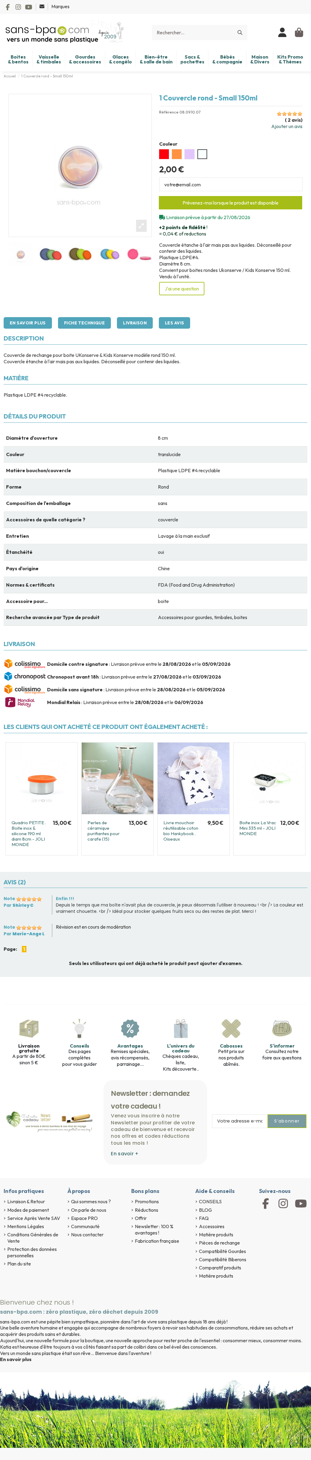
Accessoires (211, 1226)
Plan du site (19, 1264)
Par (18, 905)
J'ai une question (182, 289)
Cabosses (231, 1046)
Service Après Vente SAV (33, 1218)
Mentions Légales (25, 1226)
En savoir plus (28, 323)
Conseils (79, 1046)
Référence (169, 112)
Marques (60, 6)
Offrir (141, 1218)
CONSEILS (210, 1201)
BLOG (205, 1210)
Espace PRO (84, 1218)
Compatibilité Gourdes (222, 1251)
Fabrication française (157, 1241)
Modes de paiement (28, 1210)
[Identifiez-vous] (283, 32)
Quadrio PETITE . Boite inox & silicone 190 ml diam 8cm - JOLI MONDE (29, 833)
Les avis (174, 323)
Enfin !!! (65, 899)
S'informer (282, 1046)
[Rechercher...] (240, 32)
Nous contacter (87, 1234)
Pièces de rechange (219, 1243)
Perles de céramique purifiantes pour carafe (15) (103, 831)
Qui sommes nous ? (91, 1201)
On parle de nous (88, 1210)
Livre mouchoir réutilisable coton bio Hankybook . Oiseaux (180, 831)
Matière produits (216, 1234)
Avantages (130, 1046)
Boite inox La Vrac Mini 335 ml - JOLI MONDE (257, 828)
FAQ (204, 1218)
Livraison (135, 323)
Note (9, 899)
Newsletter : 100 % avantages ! (154, 1229)
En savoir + (124, 1153)
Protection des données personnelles (32, 1252)
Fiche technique (84, 323)
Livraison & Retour (26, 1201)
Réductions (146, 1210)
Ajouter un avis (286, 126)
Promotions (147, 1201)
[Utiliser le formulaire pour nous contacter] (42, 6)
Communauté (85, 1226)
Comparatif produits (220, 1268)
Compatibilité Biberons (222, 1259)
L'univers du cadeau (180, 1048)
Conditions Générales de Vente (32, 1237)
